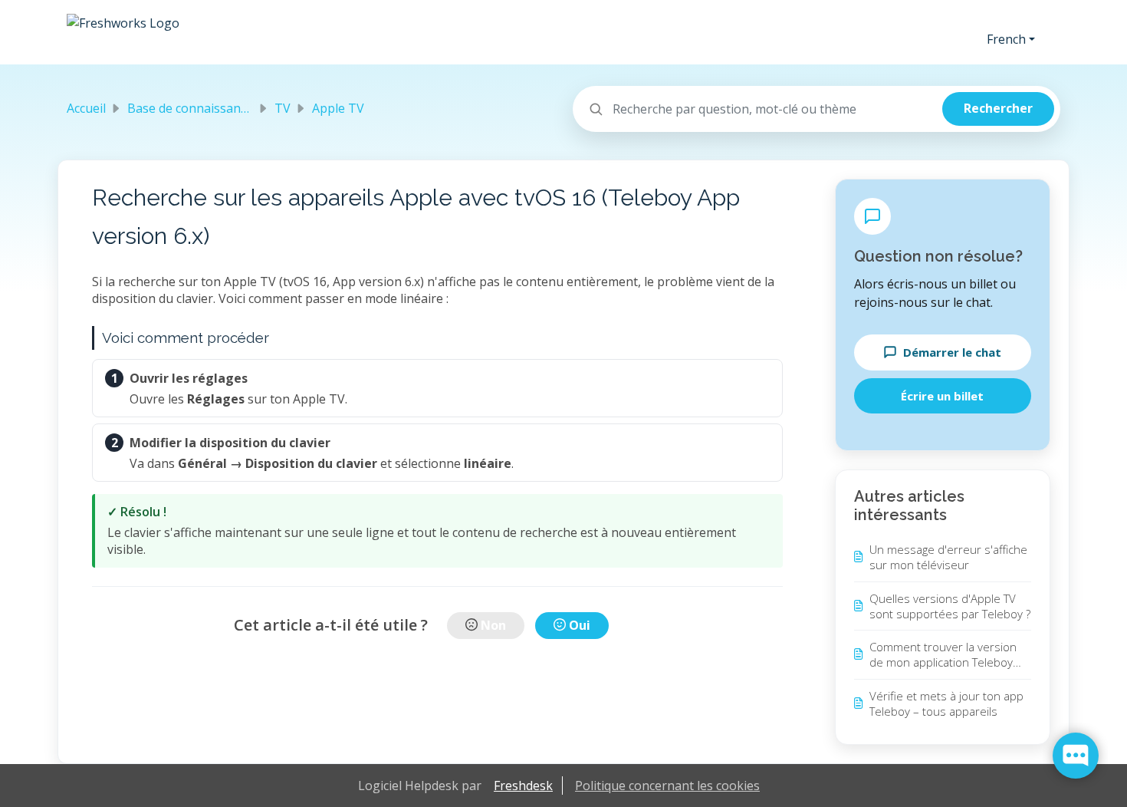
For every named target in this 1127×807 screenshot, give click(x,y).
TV (282, 108)
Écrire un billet (942, 396)
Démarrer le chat (952, 352)
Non (493, 625)
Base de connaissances (193, 108)
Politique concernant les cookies (667, 785)
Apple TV (338, 108)
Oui (579, 625)
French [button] (1006, 39)
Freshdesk (523, 785)
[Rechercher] (998, 109)
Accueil (86, 108)
